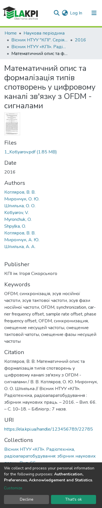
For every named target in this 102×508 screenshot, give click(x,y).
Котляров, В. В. (19, 192)
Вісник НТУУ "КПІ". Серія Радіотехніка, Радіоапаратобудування (39, 40)
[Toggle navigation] (94, 13)
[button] (64, 13)
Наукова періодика (44, 33)
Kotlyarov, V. (16, 212)
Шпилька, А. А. (19, 247)
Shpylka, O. (15, 226)
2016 (80, 40)
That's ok (73, 499)
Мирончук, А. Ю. (21, 240)
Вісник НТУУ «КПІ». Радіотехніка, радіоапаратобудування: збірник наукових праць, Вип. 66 (39, 47)
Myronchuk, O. (17, 219)
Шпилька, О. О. (19, 206)
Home (11, 33)
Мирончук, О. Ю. (21, 199)
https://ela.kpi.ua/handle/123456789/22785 (48, 429)
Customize (13, 488)
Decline (26, 499)
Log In (76, 13)
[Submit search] (56, 13)
